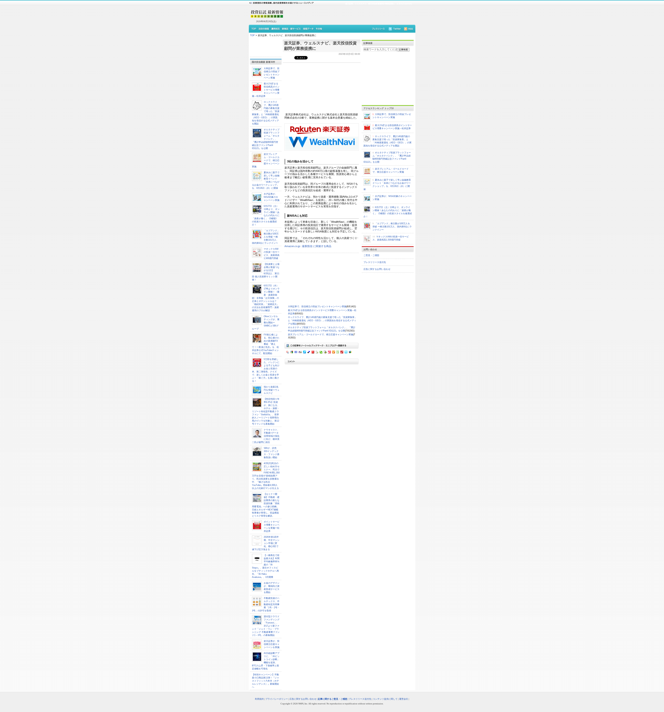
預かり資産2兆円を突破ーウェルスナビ (271, 390)
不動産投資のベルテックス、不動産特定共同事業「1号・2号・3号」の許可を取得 (266, 604)
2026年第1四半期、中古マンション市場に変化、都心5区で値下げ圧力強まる (265, 543)
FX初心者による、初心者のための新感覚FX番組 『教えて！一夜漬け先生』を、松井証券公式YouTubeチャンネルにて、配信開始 (265, 344)
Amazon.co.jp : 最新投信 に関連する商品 (307, 246)
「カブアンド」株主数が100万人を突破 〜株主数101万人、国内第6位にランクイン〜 (265, 236)
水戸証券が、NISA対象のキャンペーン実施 (271, 197)
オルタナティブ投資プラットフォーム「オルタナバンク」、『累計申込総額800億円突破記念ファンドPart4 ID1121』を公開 (265, 139)
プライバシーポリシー (276, 699)
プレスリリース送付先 (374, 262)
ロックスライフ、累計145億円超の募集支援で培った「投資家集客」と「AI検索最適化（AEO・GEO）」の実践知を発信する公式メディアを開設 (322, 320)
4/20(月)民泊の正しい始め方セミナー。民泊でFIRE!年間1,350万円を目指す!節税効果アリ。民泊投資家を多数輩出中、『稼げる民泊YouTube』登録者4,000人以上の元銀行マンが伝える (266, 475)
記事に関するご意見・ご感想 (332, 699)
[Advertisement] (348, 15)
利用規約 (259, 699)
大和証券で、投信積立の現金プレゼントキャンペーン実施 (317, 306)
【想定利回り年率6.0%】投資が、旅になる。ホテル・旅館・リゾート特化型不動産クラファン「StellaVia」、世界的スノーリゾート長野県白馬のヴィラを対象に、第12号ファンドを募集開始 (265, 411)
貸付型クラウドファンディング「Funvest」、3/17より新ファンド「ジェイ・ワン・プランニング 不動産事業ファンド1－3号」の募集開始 (266, 625)
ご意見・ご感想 (371, 255)
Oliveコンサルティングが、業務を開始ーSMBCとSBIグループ (265, 322)
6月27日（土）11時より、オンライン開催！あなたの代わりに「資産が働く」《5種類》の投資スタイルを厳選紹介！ (266, 215)
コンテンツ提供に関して (385, 699)
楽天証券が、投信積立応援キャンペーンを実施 (271, 644)
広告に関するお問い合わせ (376, 269)
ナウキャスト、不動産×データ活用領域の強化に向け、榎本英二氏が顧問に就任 (265, 435)
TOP (252, 35)
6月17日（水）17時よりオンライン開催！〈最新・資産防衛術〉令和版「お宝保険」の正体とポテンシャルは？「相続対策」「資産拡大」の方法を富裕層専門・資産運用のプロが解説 (266, 298)
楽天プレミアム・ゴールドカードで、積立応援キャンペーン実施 (265, 160)
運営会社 (403, 699)
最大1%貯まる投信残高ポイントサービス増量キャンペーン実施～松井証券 (265, 89)
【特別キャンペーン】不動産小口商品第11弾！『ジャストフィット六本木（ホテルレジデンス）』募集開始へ (265, 680)
